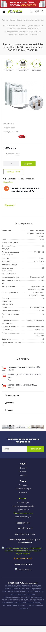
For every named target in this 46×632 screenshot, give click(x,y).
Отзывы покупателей (23, 558)
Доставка (23, 485)
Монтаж (23, 471)
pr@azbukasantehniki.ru (25, 534)
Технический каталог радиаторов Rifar (24, 367)
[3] (9, 128)
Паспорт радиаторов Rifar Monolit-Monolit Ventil (25, 376)
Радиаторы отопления (23, 513)
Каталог (23, 498)
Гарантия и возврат (23, 489)
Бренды (23, 475)
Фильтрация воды (23, 517)
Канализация (23, 503)
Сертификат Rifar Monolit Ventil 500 (22, 385)
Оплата (23, 481)
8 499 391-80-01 (25, 528)
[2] (7, 128)
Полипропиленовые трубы (23, 506)
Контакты (23, 492)
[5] (14, 128)
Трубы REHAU (23, 510)
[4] (12, 128)
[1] (4, 128)
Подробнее (8, 182)
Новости (23, 468)
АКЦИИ (23, 464)
